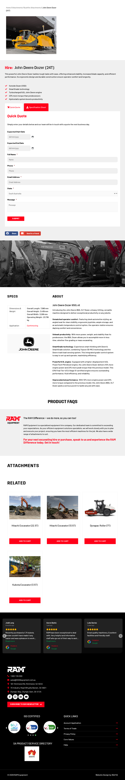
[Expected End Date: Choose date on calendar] (32, 148)
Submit (15, 219)
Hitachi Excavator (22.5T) (25, 525)
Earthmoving (32, 325)
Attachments (17, 7)
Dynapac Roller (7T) (100, 525)
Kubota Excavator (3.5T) (24, 584)
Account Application (72, 723)
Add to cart (25, 541)
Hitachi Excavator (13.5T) (63, 525)
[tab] (14, 107)
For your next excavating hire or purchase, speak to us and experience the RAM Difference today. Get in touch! (69, 441)
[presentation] (28, 735)
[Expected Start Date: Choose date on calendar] (32, 137)
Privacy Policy (69, 734)
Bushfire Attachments (32, 7)
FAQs (66, 745)
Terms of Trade (70, 728)
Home (8, 7)
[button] (4, 636)
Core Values (69, 739)
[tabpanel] (14, 727)
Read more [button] (10, 641)
